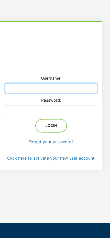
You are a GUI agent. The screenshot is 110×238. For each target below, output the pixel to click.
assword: (51, 100)
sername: (51, 78)
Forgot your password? (51, 141)
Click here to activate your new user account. (51, 158)
